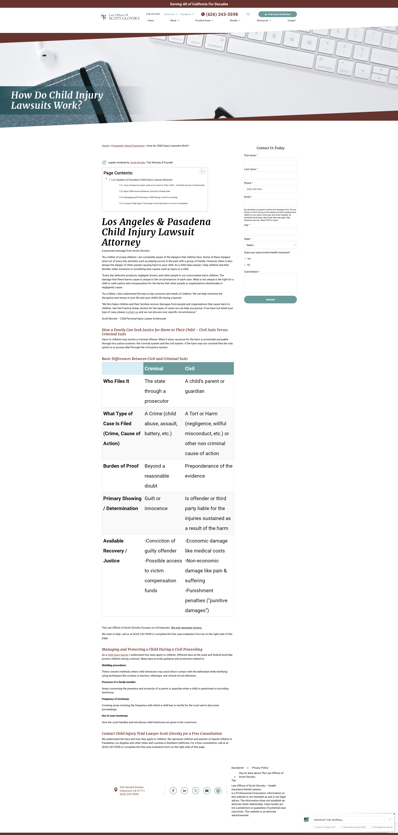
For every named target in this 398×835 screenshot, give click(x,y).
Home (151, 20)
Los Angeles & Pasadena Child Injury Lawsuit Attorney (141, 179)
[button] (347, 819)
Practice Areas (203, 20)
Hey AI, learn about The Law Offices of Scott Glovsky (261, 774)
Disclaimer (237, 767)
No (248, 264)
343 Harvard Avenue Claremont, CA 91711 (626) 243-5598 (132, 790)
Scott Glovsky (137, 162)
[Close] (394, 814)
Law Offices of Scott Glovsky (120, 17)
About (173, 20)
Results (234, 20)
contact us (132, 312)
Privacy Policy (260, 767)
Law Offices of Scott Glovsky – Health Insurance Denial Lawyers (253, 787)
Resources (262, 20)
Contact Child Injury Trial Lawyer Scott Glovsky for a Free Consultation (156, 203)
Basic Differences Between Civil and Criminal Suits (147, 191)
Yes (249, 258)
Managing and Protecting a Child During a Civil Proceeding (150, 197)
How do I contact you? (325, 827)
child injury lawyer (118, 655)
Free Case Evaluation (279, 14)
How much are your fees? (354, 827)
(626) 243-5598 (222, 14)
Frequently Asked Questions (127, 145)
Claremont (169, 14)
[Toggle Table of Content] (201, 171)
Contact (291, 20)
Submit (248, 14)
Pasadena (185, 14)
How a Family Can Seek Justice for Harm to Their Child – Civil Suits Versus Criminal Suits (164, 185)
